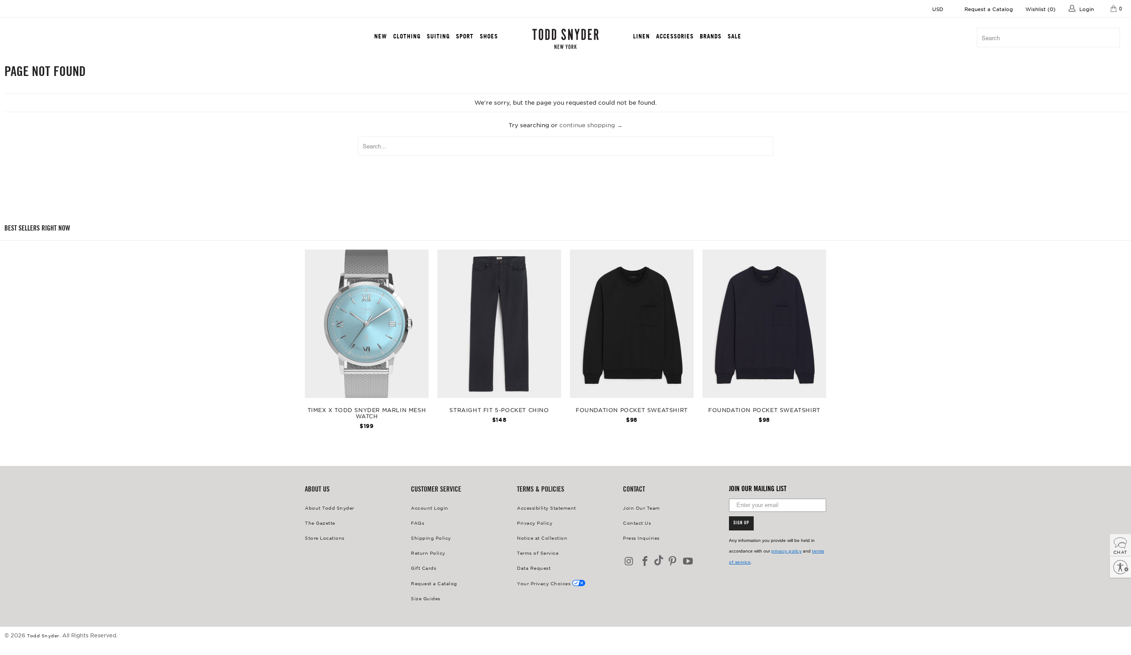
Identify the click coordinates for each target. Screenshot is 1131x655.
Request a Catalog (988, 9)
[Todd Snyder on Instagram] (629, 561)
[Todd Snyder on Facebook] (645, 561)
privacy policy (786, 551)
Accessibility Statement (546, 508)
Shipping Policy (431, 538)
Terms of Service (537, 553)
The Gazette (320, 523)
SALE (734, 36)
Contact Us (637, 523)
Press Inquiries (641, 538)
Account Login (429, 508)
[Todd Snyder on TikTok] (658, 561)
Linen (641, 36)
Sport (465, 36)
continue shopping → (590, 125)
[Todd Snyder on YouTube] (688, 561)
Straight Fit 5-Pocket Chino (499, 324)
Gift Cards (423, 568)
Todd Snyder (43, 635)
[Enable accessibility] (1120, 567)
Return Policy (428, 553)
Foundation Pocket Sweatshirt (632, 324)
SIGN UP (741, 523)
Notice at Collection (542, 538)
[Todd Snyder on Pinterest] (672, 561)
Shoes (489, 36)
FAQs (417, 523)
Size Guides (425, 598)
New (380, 36)
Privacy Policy (534, 523)
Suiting (438, 36)
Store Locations (325, 538)
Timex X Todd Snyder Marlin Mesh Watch (367, 324)
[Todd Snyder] (565, 39)
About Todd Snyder (329, 508)
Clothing (407, 36)
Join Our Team (641, 508)
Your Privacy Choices (544, 583)
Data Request (533, 568)
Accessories (675, 36)
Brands (710, 36)
